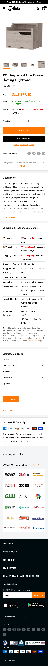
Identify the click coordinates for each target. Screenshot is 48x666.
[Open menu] (4, 8)
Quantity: (6, 121)
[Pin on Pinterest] (34, 153)
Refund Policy (8, 410)
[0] (43, 8)
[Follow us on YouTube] (28, 629)
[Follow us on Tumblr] (4, 634)
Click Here (24, 166)
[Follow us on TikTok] (33, 629)
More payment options (24, 144)
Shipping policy (34, 341)
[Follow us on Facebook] (4, 629)
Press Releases (39, 465)
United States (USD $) (12, 617)
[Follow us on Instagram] (19, 629)
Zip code (6, 383)
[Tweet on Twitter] (39, 153)
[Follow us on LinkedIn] (43, 629)
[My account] (38, 8)
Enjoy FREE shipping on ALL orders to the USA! (24, 2)
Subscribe (39, 595)
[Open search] (33, 8)
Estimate (10, 399)
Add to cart (24, 130)
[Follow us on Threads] (14, 629)
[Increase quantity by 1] (28, 121)
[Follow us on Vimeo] (38, 629)
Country (6, 359)
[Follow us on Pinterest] (24, 629)
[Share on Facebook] (29, 153)
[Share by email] (43, 153)
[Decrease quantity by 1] (15, 121)
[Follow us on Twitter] (9, 629)
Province (6, 371)
